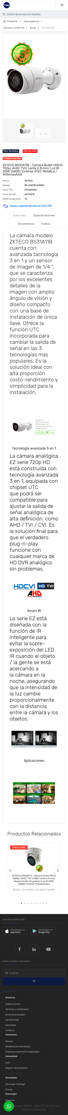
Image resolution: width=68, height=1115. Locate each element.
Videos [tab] (45, 223)
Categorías (12, 21)
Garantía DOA (12, 1020)
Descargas (11, 1094)
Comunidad (11, 1056)
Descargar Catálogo (15, 1084)
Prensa (8, 1089)
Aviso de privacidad (15, 1014)
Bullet (33, 27)
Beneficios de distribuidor (18, 1046)
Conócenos (11, 1034)
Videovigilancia (31, 21)
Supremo (9, 1100)
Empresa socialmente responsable (22, 1052)
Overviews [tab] (19, 215)
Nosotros (10, 997)
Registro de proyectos (16, 1068)
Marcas (9, 1041)
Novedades (11, 1078)
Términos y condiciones (17, 1009)
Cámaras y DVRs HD (13, 27)
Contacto (10, 1030)
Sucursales (10, 1025)
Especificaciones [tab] (44, 215)
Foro (7, 1063)
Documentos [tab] (26, 223)
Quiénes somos (12, 1004)
